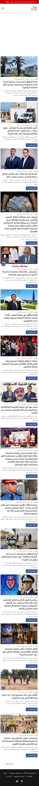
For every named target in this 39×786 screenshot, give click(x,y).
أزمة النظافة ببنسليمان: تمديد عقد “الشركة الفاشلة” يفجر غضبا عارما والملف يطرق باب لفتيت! (19, 557)
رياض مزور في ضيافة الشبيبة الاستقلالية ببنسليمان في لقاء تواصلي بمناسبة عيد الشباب (19, 410)
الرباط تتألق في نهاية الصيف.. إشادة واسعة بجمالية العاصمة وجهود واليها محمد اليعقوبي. (20, 318)
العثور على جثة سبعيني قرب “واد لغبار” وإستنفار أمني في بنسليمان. (19, 696)
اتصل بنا (8, 776)
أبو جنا (34, 125)
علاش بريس (33, 79)
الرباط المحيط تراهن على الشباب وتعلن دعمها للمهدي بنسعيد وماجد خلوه (19, 175)
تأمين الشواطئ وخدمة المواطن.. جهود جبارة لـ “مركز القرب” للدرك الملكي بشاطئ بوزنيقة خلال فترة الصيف (20, 130)
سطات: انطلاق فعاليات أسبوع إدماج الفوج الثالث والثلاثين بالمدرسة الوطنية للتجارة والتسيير (19, 364)
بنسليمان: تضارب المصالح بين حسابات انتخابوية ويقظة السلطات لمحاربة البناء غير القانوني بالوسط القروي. (19, 741)
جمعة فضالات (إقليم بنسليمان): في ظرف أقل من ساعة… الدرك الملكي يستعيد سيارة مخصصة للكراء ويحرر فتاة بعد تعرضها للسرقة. (19, 509)
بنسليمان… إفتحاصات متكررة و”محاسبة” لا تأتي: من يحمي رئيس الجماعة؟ (19, 273)
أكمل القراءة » (31, 99)
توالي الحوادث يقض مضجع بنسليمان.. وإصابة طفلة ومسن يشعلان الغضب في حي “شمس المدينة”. (19, 651)
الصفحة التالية (9, 764)
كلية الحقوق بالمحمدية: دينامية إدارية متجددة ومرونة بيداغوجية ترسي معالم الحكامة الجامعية (20, 84)
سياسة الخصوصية (19, 776)
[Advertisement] (19, 35)
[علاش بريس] (34, 8)
